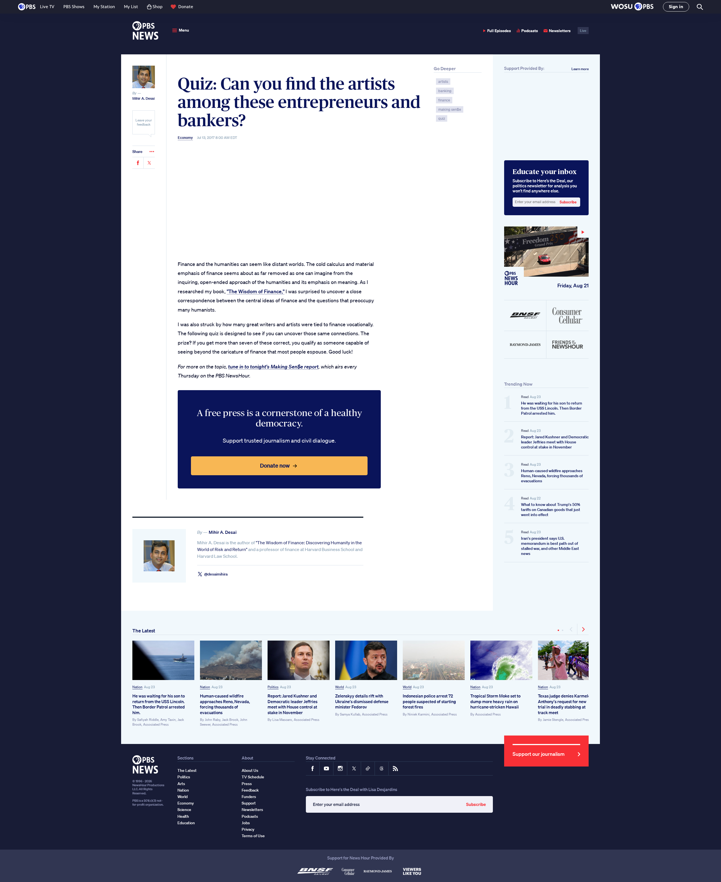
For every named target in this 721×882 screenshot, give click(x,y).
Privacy (248, 829)
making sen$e (449, 109)
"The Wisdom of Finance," (255, 291)
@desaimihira (216, 574)
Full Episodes (499, 30)
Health (183, 816)
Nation (137, 687)
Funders (249, 796)
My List (131, 6)
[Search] (699, 7)
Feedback (250, 790)
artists (443, 81)
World (339, 687)
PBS (26, 7)
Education (186, 822)
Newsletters (560, 30)
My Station (104, 6)
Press (247, 783)
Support (249, 803)
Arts (181, 783)
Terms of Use (253, 835)
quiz (441, 118)
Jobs (246, 822)
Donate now (275, 465)
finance (444, 100)
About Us (250, 770)
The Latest (143, 631)
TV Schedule (253, 776)
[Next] (583, 629)
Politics (273, 687)
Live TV (47, 6)
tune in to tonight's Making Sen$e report (273, 366)
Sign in (676, 6)
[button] (632, 7)
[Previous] (571, 629)
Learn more (580, 68)
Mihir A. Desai (143, 98)
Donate (185, 6)
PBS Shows (73, 6)
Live (583, 30)
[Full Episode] (546, 251)
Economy (185, 137)
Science (184, 809)
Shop (158, 6)
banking (444, 90)
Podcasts (529, 30)
